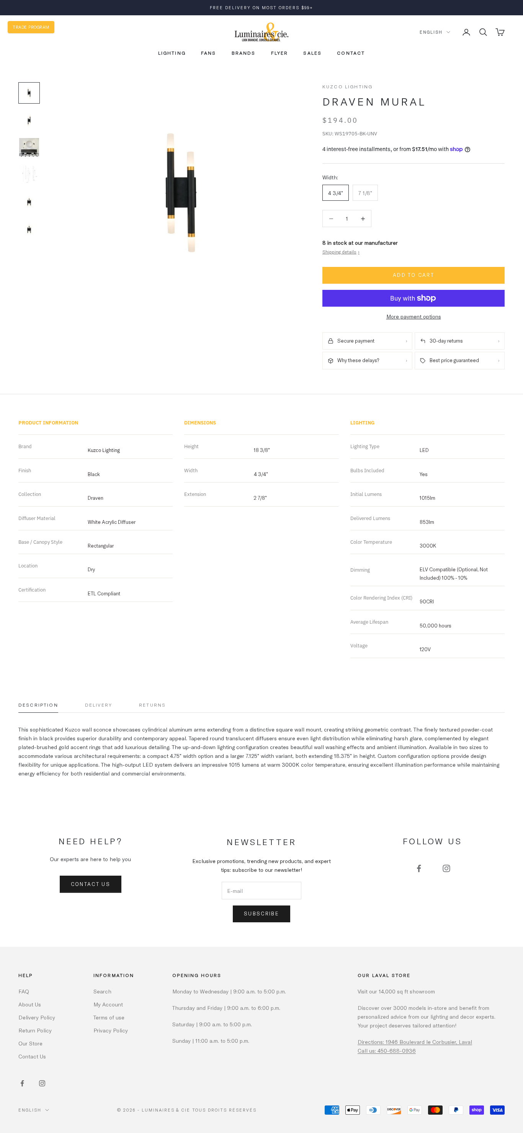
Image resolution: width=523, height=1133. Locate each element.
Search (102, 991)
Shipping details (341, 251)
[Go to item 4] (29, 174)
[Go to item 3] (29, 147)
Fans (208, 52)
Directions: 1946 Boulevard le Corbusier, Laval (415, 1042)
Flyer (279, 52)
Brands (244, 52)
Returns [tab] (152, 704)
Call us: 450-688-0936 (387, 1050)
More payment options (413, 316)
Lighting (172, 52)
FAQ (23, 991)
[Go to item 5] (29, 202)
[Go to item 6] (29, 229)
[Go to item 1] (29, 93)
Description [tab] (38, 704)
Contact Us (90, 884)
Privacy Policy (110, 1030)
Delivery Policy (36, 1017)
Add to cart (413, 275)
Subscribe (261, 913)
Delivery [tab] (98, 704)
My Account (108, 1004)
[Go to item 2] (29, 120)
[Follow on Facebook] (419, 868)
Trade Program (31, 26)
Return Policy (35, 1030)
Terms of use (108, 1017)
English (431, 31)
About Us (29, 1004)
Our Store (30, 1043)
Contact (351, 52)
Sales (312, 52)
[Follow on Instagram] (446, 868)
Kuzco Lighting (347, 86)
